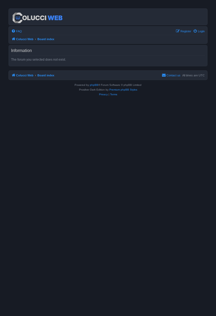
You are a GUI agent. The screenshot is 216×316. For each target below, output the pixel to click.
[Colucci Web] (38, 17)
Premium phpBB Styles (123, 89)
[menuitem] (16, 31)
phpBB (94, 84)
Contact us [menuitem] (173, 75)
